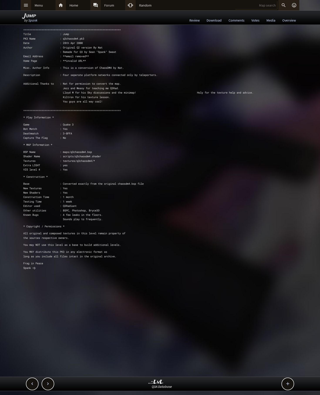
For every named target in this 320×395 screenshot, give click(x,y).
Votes (255, 20)
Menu (39, 5)
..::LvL (156, 382)
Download (214, 20)
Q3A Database (162, 386)
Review (194, 20)
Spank (32, 20)
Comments (236, 20)
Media (270, 20)
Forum (109, 5)
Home (73, 5)
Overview (289, 20)
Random (145, 5)
